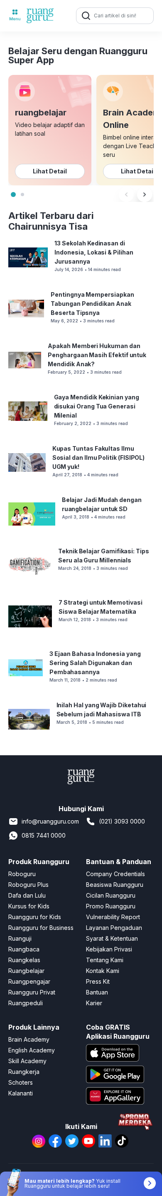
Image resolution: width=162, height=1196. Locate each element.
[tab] (13, 194)
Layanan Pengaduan (114, 927)
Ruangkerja (23, 1071)
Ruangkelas (24, 959)
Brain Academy (28, 1039)
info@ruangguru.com (50, 821)
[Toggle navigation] (15, 15)
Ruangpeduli (25, 1002)
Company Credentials (115, 873)
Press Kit (98, 981)
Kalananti (20, 1093)
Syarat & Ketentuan (112, 938)
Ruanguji (20, 938)
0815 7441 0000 (44, 835)
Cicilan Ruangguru (110, 895)
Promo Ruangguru (110, 906)
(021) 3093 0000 (122, 821)
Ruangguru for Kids (34, 916)
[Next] (144, 194)
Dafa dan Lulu (27, 895)
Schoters (20, 1082)
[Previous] (126, 194)
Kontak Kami (102, 970)
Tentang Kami (104, 959)
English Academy (31, 1050)
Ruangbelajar (26, 970)
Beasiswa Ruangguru (114, 884)
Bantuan (97, 992)
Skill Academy (27, 1060)
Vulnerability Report (113, 916)
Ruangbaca (23, 949)
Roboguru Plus (28, 884)
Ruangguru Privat (31, 992)
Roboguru (22, 873)
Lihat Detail (50, 171)
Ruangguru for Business (41, 927)
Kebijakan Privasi (109, 949)
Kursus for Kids (28, 906)
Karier (94, 1002)
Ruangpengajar (29, 981)
